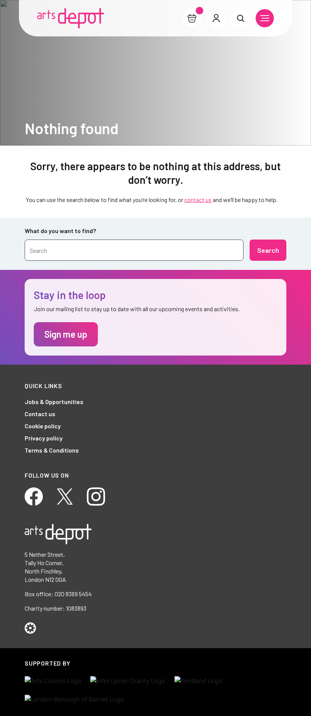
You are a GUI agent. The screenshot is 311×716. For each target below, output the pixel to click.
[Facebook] (34, 495)
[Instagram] (96, 495)
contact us (198, 199)
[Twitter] (65, 495)
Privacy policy (44, 438)
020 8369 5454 (73, 593)
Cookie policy (43, 425)
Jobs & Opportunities (54, 401)
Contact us (40, 413)
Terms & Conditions (52, 450)
